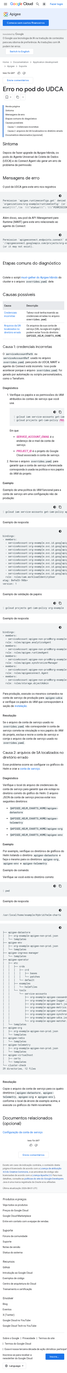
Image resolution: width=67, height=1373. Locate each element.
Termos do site (46, 1338)
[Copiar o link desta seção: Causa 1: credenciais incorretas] (55, 347)
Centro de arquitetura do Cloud (19, 1283)
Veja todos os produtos (15, 1205)
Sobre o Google (11, 1338)
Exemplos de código (13, 1278)
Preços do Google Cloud (15, 1210)
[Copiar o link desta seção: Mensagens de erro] (43, 178)
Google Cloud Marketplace (17, 1216)
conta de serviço (30, 768)
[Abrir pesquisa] (38, 4)
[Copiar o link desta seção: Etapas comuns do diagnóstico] (6, 269)
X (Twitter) (8, 1315)
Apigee (15, 14)
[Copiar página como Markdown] (18, 97)
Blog (5, 1304)
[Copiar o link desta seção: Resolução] (19, 716)
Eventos (7, 1309)
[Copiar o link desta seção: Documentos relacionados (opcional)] (25, 1124)
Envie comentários (18, 80)
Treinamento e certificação (17, 1289)
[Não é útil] (24, 73)
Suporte (23, 66)
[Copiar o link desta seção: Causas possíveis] (38, 295)
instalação (21, 706)
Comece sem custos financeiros (26, 22)
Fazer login (56, 4)
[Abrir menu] (5, 4)
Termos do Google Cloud (18, 1343)
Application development (45, 62)
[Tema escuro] (60, 196)
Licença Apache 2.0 (42, 1175)
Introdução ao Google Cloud (17, 1272)
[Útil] (18, 73)
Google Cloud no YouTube (17, 1320)
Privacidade (29, 1338)
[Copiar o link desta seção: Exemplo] (17, 483)
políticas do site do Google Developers (43, 1178)
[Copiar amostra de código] (60, 412)
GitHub (6, 1267)
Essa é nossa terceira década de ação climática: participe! (36, 1349)
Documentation (21, 62)
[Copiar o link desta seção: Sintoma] (21, 144)
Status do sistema (13, 1252)
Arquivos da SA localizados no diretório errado (12, 329)
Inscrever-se (57, 1356)
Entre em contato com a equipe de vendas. (26, 1221)
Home (6, 62)
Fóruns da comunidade (15, 1236)
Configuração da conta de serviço (23, 1132)
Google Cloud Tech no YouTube (19, 1325)
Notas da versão (11, 1247)
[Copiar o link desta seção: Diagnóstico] (21, 388)
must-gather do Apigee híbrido (39, 277)
